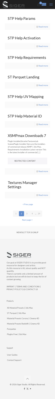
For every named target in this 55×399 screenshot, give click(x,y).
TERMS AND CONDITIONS (28, 286)
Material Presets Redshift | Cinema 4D (23, 324)
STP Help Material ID (25, 116)
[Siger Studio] (13, 4)
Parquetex (11, 329)
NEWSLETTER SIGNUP (27, 232)
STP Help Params (21, 18)
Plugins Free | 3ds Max (16, 334)
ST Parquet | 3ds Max (16, 313)
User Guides (12, 355)
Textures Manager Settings (22, 184)
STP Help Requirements (27, 57)
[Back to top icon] (27, 379)
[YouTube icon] (30, 388)
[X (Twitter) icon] (27, 388)
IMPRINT (11, 286)
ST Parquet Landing (23, 77)
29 (39, 213)
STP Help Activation (24, 38)
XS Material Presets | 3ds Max (20, 308)
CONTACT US (31, 289)
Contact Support (14, 360)
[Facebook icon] (24, 388)
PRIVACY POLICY (14, 289)
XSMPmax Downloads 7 (27, 135)
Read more (43, 27)
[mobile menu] (51, 4)
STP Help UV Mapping (26, 96)
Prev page (28, 204)
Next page (26, 220)
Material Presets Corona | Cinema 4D (23, 318)
